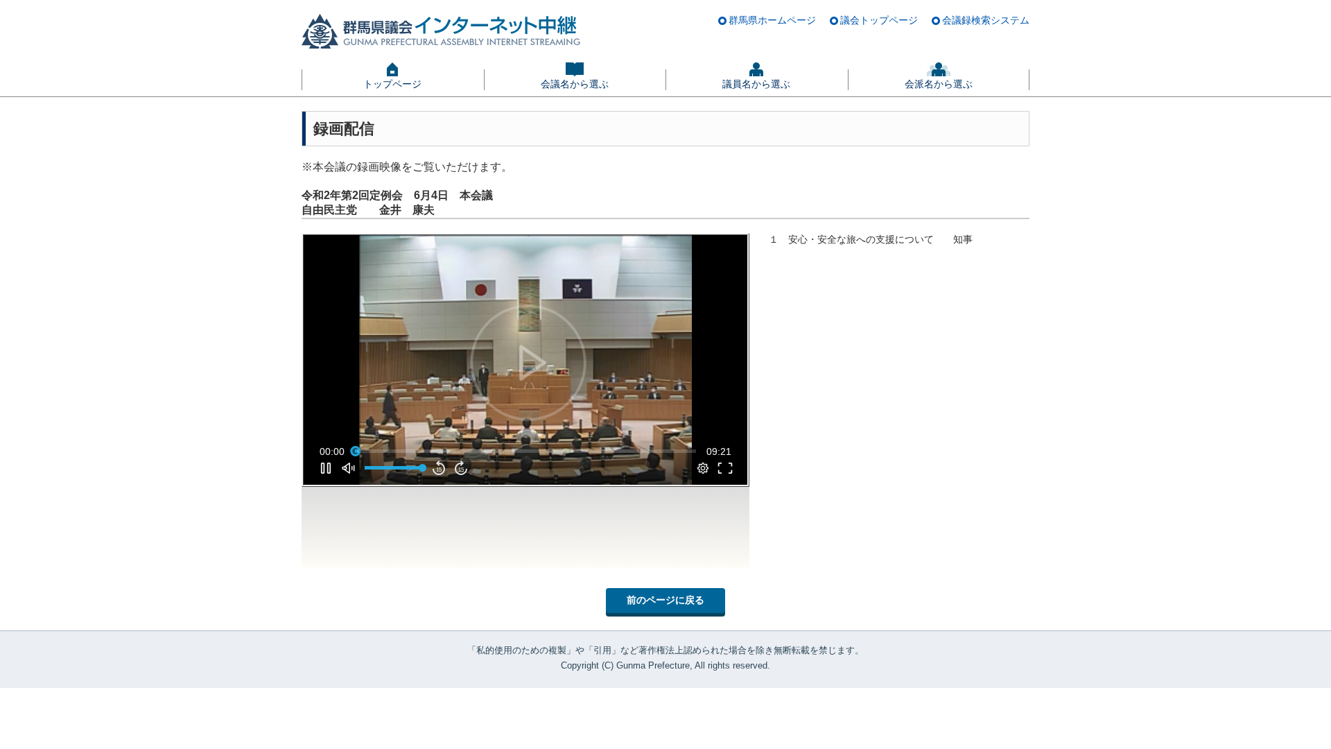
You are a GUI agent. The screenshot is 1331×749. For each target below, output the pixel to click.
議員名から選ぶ (756, 83)
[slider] (525, 451)
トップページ (392, 83)
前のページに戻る (665, 599)
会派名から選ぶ (939, 83)
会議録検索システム (985, 20)
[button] (528, 362)
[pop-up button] (703, 468)
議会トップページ (879, 20)
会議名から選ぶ (575, 83)
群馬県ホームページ (772, 20)
